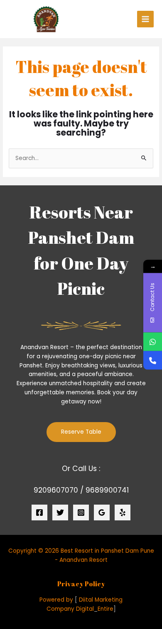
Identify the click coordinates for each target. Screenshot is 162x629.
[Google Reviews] (102, 512)
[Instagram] (81, 512)
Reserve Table (81, 432)
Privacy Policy (81, 583)
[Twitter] (60, 512)
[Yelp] (122, 512)
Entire (105, 609)
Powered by (56, 600)
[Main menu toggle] (145, 19)
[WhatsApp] (152, 341)
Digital (85, 609)
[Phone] (152, 360)
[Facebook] (39, 512)
